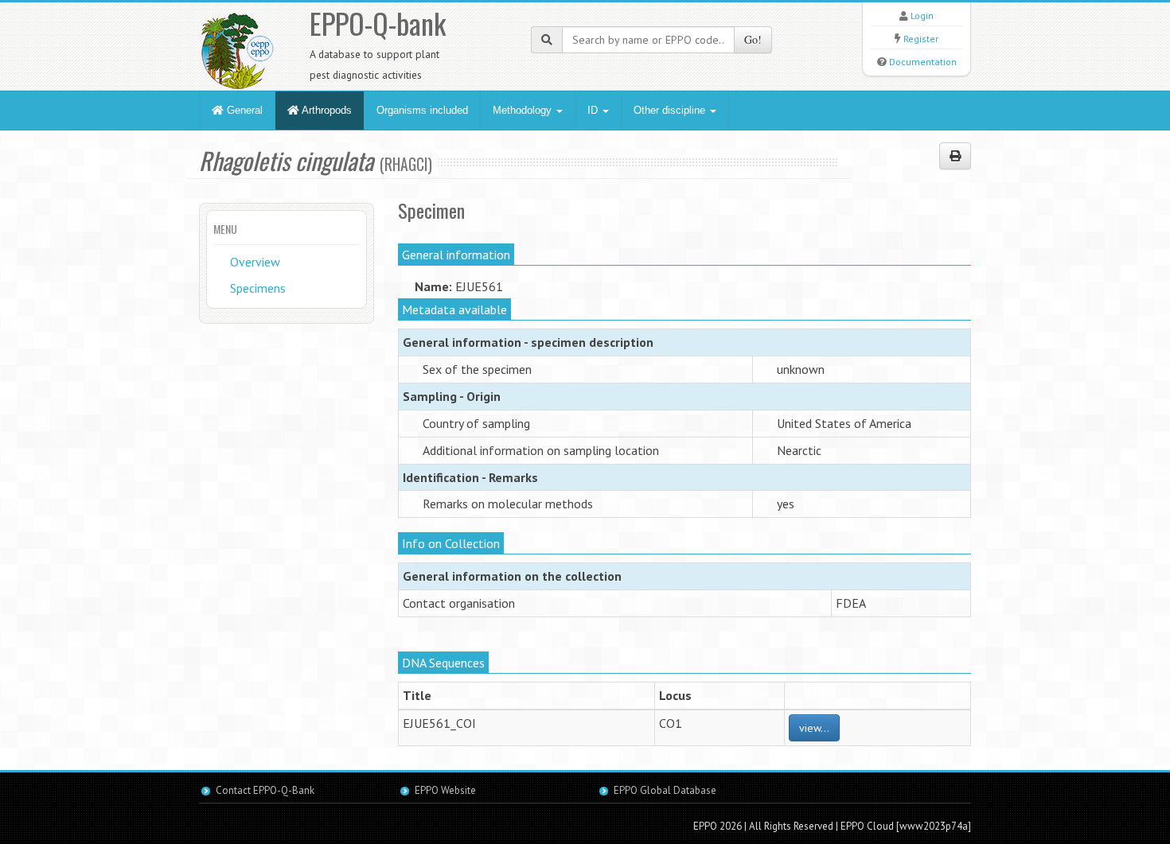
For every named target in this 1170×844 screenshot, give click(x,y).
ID (594, 110)
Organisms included (422, 110)
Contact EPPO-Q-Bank (265, 790)
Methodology (524, 110)
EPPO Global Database (665, 790)
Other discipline (671, 110)
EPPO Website (445, 790)
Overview (255, 262)
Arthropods (325, 110)
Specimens (258, 288)
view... (814, 728)
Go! (753, 39)
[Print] (955, 155)
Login (922, 15)
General (243, 110)
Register (920, 39)
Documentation (923, 62)
